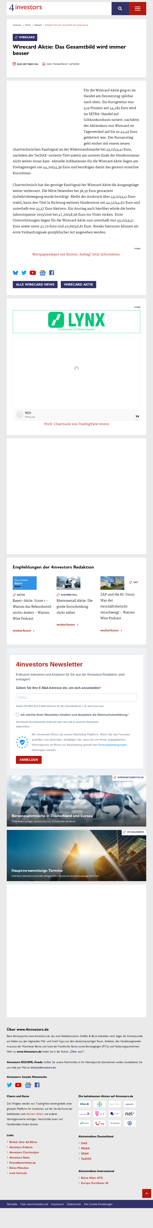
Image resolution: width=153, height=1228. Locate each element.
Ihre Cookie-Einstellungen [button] (98, 1204)
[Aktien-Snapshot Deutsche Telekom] (100, 1114)
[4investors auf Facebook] (51, 272)
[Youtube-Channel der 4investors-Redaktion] (33, 273)
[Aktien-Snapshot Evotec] (115, 1114)
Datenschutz (74, 1204)
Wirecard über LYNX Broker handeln (76, 329)
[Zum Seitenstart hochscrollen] (146, 1193)
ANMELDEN (29, 759)
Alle (137, 8)
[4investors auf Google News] (42, 272)
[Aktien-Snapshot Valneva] (115, 1123)
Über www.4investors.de (34, 1204)
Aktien (28, 24)
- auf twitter (73, 64)
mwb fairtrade (18, 1173)
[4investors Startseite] (25, 8)
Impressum (57, 1204)
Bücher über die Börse (23, 1142)
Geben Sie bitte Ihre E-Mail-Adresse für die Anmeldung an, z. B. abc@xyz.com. (60, 706)
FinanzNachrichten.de (22, 1162)
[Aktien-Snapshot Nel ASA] (130, 1114)
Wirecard (37, 24)
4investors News (19, 1157)
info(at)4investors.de (43, 1067)
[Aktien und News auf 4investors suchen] (120, 8)
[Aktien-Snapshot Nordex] (84, 1123)
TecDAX (86, 1158)
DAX (84, 1143)
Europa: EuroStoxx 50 (94, 1183)
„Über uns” (76, 1051)
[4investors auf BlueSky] (15, 272)
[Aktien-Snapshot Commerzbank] (130, 1104)
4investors (17, 24)
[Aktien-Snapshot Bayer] (100, 1104)
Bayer (21, 595)
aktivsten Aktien (34, 1114)
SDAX (85, 1153)
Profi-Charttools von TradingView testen (76, 424)
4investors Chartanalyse (24, 1152)
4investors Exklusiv (21, 1147)
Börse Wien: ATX (92, 1178)
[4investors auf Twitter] (23, 272)
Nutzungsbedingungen (112, 744)
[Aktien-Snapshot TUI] (100, 1123)
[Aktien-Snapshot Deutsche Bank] (84, 1114)
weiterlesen (22, 630)
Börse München (19, 1168)
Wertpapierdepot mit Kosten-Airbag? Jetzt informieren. (76, 254)
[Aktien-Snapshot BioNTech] (115, 1104)
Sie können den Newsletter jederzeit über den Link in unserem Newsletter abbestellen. (57, 724)
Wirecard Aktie (78, 285)
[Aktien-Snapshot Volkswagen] (130, 1123)
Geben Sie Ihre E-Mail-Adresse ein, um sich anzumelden (58, 688)
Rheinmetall (69, 595)
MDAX (85, 1148)
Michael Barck (60, 64)
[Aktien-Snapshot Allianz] (84, 1104)
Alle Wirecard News (35, 285)
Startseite (12, 1204)
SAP (135, 582)
